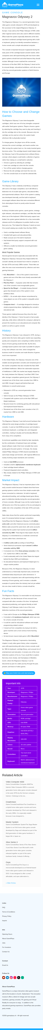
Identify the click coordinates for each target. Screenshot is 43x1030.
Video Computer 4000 (15, 782)
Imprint (4, 920)
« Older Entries (11, 883)
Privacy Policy (6, 916)
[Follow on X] (18, 977)
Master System (12, 822)
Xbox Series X (12, 842)
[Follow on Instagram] (11, 977)
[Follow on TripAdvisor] (22, 977)
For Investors (6, 947)
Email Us (5, 965)
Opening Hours (7, 934)
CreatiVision (11, 802)
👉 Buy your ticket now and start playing (18, 673)
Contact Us (5, 951)
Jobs (3, 943)
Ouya (8, 862)
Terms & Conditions (8, 912)
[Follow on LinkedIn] (7, 977)
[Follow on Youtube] (3, 977)
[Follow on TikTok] (14, 977)
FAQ (3, 907)
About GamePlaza (8, 938)
